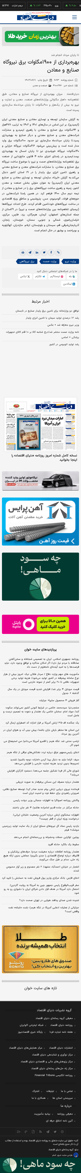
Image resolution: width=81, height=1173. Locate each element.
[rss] (41, 1132)
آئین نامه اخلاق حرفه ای (59, 1121)
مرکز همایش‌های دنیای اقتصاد (25, 1048)
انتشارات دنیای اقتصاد (61, 1048)
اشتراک (35, 1091)
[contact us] (26, 1132)
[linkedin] (37, 252)
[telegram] (30, 252)
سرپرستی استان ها (62, 1098)
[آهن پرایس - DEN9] (40, 522)
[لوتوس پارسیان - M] (40, 1165)
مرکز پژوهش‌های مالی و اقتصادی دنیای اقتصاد (47, 1062)
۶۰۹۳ (63, 80)
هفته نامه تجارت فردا (61, 1032)
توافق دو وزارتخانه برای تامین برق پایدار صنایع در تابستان (47, 311)
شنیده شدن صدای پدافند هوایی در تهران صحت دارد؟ (49, 900)
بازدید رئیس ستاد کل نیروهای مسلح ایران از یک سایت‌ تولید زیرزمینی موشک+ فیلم (40, 828)
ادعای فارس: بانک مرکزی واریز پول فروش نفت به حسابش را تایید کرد (40, 878)
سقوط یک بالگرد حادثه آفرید (63, 845)
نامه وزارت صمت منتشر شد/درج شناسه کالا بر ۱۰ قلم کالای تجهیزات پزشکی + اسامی (42, 334)
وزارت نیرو (70, 261)
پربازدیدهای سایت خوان (40, 649)
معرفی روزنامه (65, 1114)
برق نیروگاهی (26, 261)
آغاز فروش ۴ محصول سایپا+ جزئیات (59, 701)
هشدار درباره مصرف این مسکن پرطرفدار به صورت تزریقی (47, 782)
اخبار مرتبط (41, 302)
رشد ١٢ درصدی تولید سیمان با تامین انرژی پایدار (52, 318)
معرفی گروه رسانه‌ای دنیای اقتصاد (54, 1018)
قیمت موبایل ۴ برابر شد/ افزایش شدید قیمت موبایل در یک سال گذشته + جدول (43, 691)
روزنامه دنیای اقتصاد (61, 1025)
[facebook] (51, 252)
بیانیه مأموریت (42, 1114)
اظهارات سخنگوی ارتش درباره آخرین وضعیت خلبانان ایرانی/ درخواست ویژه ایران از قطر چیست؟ (46, 817)
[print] (23, 252)
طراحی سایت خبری (64, 1155)
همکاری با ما (39, 1098)
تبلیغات (50, 1091)
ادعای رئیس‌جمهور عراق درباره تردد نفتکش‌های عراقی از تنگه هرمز (43, 752)
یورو (48, 5)
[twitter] (44, 252)
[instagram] (62, 1132)
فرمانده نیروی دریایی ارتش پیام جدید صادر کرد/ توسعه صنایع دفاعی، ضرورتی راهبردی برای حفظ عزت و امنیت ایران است (40, 791)
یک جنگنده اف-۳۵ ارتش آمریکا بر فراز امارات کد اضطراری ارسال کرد (42, 723)
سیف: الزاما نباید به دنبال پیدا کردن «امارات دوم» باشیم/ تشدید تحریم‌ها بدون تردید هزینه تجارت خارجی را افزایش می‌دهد (44, 762)
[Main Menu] (74, 17)
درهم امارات (8, 5)
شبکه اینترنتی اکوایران (31, 1025)
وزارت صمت (49, 261)
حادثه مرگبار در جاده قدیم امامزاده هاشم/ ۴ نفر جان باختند (45, 808)
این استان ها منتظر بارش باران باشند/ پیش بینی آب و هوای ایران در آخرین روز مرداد (41, 732)
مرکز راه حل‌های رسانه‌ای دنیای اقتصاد (52, 1069)
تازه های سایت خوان (40, 988)
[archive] (19, 1132)
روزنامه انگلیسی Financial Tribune (54, 1075)
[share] (33, 1132)
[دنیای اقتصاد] (36, 17)
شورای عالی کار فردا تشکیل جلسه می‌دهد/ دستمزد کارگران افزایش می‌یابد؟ (43, 773)
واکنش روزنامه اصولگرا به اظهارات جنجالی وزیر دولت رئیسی (46, 800)
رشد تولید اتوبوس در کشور (64, 344)
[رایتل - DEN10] (40, 624)
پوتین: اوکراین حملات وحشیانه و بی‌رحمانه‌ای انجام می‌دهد (46, 837)
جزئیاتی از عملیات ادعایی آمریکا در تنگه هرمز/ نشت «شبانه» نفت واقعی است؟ (43, 910)
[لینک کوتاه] (58, 252)
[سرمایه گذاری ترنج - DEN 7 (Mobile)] (40, 36)
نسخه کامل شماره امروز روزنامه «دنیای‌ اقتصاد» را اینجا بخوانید (44, 457)
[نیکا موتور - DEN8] (40, 480)
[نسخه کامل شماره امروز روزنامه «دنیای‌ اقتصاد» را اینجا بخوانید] (40, 424)
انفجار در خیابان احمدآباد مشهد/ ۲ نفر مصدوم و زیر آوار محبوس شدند (42, 869)
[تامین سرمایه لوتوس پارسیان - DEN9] (40, 577)
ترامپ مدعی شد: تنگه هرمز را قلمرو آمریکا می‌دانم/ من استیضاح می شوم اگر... (41, 743)
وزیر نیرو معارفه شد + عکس (63, 325)
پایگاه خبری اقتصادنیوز (30, 1032)
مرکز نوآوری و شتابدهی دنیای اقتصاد (52, 1055)
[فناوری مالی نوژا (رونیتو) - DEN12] (40, 949)
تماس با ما (67, 1091)
